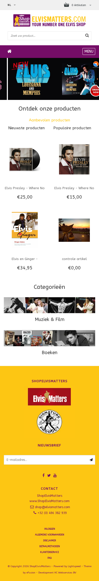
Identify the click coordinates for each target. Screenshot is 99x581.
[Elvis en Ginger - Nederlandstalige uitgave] (24, 230)
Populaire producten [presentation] (72, 128)
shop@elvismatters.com (52, 507)
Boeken (49, 352)
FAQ (49, 558)
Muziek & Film (49, 319)
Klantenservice (49, 552)
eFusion (30, 572)
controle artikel (74, 259)
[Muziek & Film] (49, 305)
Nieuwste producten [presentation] (26, 128)
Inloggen (49, 529)
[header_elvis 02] (49, 79)
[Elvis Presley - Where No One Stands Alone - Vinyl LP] (24, 159)
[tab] (49, 120)
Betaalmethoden (49, 546)
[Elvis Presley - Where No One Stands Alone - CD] (74, 159)
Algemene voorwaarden (49, 534)
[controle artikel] (74, 230)
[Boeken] (49, 338)
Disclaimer (49, 540)
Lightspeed (74, 566)
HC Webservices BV (65, 572)
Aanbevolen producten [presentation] (49, 120)
